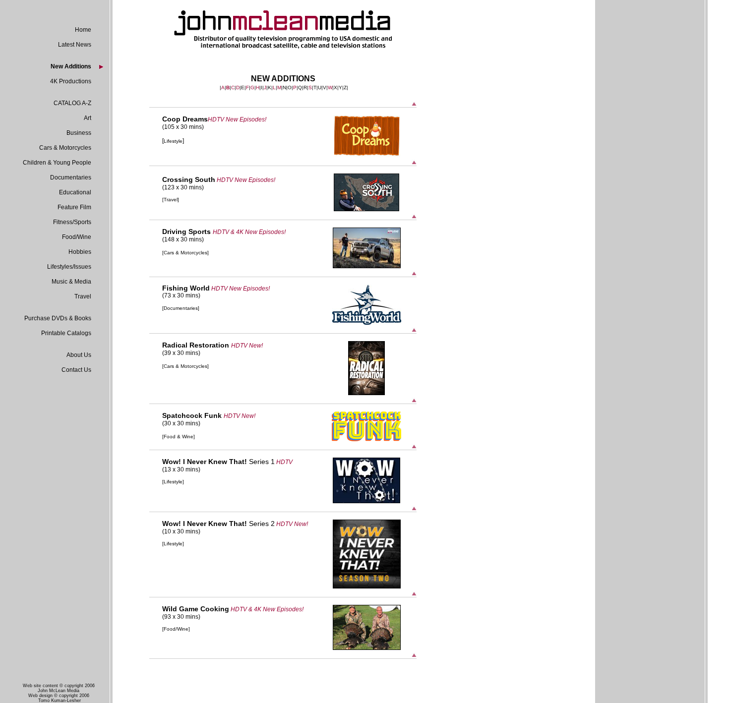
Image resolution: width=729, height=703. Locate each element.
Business (78, 132)
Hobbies (79, 251)
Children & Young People (57, 162)
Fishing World (186, 288)
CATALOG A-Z (72, 103)
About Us (78, 355)
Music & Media (71, 281)
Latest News (74, 44)
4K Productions (70, 81)
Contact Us (76, 369)
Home (83, 29)
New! (248, 415)
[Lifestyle (172, 481)
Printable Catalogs (66, 333)
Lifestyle (173, 141)
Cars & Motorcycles (65, 147)
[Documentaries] (180, 308)
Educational (75, 192)
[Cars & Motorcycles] (185, 252)
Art (87, 118)
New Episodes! (265, 232)
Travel (82, 296)
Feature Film (74, 207)
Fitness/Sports (72, 222)
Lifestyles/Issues (69, 266)
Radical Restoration (196, 345)
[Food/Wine (175, 629)
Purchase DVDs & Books (57, 318)
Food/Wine (76, 237)
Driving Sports (187, 231)
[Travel (170, 199)
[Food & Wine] (178, 436)
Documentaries (70, 177)
